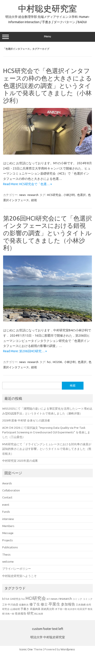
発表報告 (20, 613)
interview (8, 518)
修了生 (34, 604)
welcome (8, 561)
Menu (47, 36)
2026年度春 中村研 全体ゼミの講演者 (26, 420)
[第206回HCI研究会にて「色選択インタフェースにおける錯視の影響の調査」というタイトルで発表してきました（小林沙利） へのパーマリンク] (47, 320)
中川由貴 (13, 604)
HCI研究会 (35, 598)
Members (8, 525)
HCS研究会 (54, 194)
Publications (10, 547)
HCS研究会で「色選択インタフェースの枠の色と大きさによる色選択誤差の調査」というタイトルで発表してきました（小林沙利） (47, 85)
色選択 (81, 194)
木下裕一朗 (61, 609)
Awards (7, 483)
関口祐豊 (38, 613)
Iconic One (26, 649)
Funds (6, 511)
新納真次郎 (47, 608)
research (32, 194)
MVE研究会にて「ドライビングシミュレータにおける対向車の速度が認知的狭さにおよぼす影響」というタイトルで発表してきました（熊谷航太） (46, 449)
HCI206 (57, 361)
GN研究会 (15, 599)
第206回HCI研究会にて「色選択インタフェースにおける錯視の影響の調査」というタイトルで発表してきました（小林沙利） (47, 233)
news (22, 194)
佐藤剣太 (24, 604)
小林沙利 (69, 194)
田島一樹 (9, 613)
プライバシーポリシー (16, 568)
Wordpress (68, 649)
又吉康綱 (81, 604)
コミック (77, 599)
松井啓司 (72, 609)
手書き (25, 609)
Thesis (6, 554)
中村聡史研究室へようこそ (19, 575)
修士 (44, 604)
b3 (4, 598)
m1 (48, 599)
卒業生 (54, 604)
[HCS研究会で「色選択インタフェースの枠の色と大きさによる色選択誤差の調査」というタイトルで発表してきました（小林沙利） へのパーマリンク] (47, 153)
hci (49, 361)
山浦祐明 (15, 608)
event (5, 504)
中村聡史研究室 (47, 8)
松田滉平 (82, 608)
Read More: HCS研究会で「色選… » (27, 184)
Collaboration (11, 490)
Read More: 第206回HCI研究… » (25, 351)
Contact (7, 497)
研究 (30, 613)
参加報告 (68, 604)
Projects (7, 540)
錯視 (34, 200)
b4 (7, 598)
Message (7, 532)
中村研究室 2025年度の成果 (20, 460)
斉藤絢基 (35, 608)
